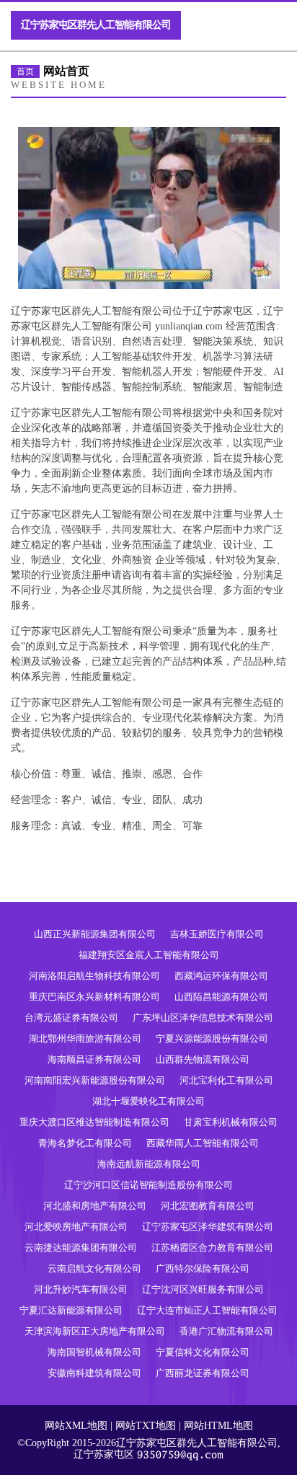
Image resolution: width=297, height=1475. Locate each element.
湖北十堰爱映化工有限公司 (148, 1101)
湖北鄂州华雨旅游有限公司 (85, 1038)
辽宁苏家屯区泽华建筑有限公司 (207, 1226)
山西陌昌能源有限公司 (221, 996)
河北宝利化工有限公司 (226, 1080)
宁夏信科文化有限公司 (202, 1352)
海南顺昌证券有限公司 (94, 1059)
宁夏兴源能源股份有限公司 (212, 1038)
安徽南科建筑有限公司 (94, 1373)
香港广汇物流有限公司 (226, 1331)
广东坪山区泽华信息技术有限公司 (203, 1017)
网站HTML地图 (218, 1425)
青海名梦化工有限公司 (85, 1143)
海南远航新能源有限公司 (148, 1164)
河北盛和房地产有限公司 (94, 1205)
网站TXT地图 (145, 1425)
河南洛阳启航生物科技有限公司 (94, 975)
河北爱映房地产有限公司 (76, 1226)
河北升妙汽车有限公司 (81, 1289)
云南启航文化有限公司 (94, 1268)
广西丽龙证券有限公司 (202, 1373)
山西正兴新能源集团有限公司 (95, 934)
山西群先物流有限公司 (202, 1059)
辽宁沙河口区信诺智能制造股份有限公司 (148, 1185)
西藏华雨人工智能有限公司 (202, 1143)
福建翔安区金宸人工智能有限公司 (149, 955)
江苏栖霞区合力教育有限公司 (212, 1247)
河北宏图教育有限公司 (207, 1205)
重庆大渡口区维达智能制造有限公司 (94, 1122)
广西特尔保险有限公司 (202, 1268)
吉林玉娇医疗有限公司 (217, 934)
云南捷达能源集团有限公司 (81, 1247)
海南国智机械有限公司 (94, 1352)
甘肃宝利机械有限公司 (231, 1122)
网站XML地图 (76, 1425)
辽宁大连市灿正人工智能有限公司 (207, 1310)
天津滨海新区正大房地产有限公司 (95, 1331)
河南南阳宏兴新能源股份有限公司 (95, 1080)
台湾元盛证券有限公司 (71, 1017)
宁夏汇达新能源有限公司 (71, 1310)
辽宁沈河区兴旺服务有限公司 (203, 1289)
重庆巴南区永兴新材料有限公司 (94, 996)
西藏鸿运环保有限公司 (221, 975)
